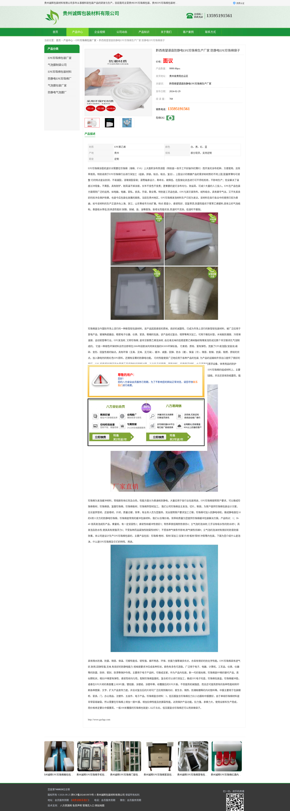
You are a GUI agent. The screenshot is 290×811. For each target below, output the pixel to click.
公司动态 (121, 32)
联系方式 (210, 32)
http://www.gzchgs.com (99, 719)
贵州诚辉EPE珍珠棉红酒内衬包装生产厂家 (193, 774)
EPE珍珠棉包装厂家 (86, 40)
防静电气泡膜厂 (57, 92)
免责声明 (77, 805)
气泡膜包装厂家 (57, 85)
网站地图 (99, 805)
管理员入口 (88, 805)
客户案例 (188, 32)
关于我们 (166, 32)
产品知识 (144, 32)
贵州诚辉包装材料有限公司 (110, 795)
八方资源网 (66, 805)
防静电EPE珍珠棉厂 (59, 78)
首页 (55, 32)
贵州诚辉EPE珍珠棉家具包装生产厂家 (123, 774)
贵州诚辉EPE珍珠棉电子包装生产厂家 (224, 774)
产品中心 (77, 32)
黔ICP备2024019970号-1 (83, 795)
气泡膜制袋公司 (57, 64)
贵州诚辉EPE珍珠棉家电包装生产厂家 (157, 774)
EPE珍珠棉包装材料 (59, 71)
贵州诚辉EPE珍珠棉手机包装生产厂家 (56, 774)
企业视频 (99, 32)
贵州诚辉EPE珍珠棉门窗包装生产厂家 (90, 774)
